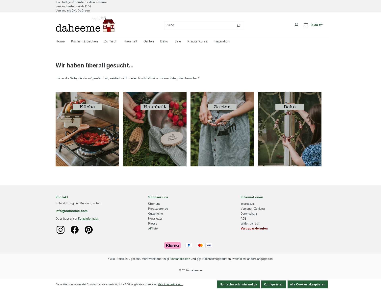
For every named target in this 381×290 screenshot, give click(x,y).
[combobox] (199, 25)
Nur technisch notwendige (238, 284)
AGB (243, 218)
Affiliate (153, 228)
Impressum (248, 203)
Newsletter (155, 218)
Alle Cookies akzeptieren (307, 284)
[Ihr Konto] (296, 25)
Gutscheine (155, 213)
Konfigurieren (273, 284)
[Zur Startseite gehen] (85, 24)
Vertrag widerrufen (254, 228)
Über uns (154, 203)
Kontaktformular (88, 218)
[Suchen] (238, 25)
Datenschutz (249, 213)
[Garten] (222, 129)
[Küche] (87, 129)
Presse (152, 223)
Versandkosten (180, 258)
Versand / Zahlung (253, 208)
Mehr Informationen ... (170, 284)
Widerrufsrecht (250, 223)
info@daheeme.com (72, 211)
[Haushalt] (155, 129)
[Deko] (289, 129)
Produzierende (158, 208)
